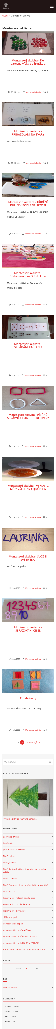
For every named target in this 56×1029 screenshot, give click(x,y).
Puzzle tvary (28, 698)
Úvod (5, 15)
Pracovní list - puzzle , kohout (16, 904)
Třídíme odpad (10, 917)
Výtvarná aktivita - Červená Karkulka (20, 818)
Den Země (7, 843)
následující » (33, 742)
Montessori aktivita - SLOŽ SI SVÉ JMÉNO (28, 558)
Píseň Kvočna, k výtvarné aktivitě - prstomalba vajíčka (24, 871)
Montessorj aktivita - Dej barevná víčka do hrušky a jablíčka (28, 63)
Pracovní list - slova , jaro (14, 910)
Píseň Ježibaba (9, 862)
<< (7, 968)
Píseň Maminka (10, 878)
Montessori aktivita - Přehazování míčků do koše (28, 274)
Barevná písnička (11, 836)
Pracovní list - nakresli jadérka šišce (19, 897)
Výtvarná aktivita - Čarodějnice (17, 930)
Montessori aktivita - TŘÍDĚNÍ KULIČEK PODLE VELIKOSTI (28, 203)
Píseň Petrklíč (9, 891)
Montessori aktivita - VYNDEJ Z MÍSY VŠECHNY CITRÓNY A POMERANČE (28, 489)
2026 (25, 968)
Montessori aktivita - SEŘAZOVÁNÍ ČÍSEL (28, 629)
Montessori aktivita (33, 92)
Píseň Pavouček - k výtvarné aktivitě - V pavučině (25, 885)
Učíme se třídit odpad (13, 923)
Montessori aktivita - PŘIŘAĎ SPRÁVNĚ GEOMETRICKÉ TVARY (28, 416)
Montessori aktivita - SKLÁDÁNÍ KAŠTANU (28, 345)
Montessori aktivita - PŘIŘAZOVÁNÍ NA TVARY (28, 133)
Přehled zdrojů (10, 987)
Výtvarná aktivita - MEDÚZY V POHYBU (21, 943)
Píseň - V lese (9, 856)
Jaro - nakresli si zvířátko (14, 849)
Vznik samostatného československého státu (24, 949)
